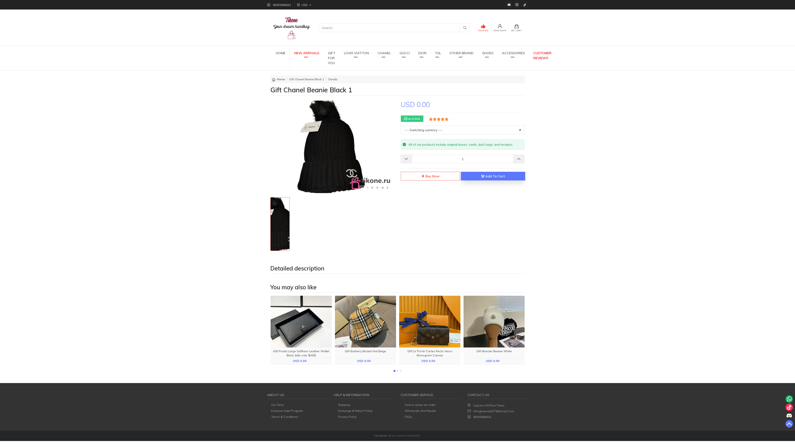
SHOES (487, 53)
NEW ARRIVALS (306, 53)
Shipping (344, 405)
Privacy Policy (347, 417)
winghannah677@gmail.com (493, 411)
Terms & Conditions (284, 417)
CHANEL (384, 53)
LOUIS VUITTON (356, 53)
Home (281, 79)
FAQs (408, 417)
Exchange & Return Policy (355, 411)
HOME (280, 53)
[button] (394, 371)
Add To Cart (494, 176)
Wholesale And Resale (420, 411)
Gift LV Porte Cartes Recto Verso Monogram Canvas (429, 353)
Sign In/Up (500, 30)
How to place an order (420, 405)
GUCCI (405, 53)
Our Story (277, 405)
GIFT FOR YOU (331, 58)
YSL (438, 53)
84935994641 (482, 417)
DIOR (422, 53)
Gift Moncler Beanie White (494, 351)
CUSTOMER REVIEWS (542, 55)
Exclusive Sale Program (287, 411)
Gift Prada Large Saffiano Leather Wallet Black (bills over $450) (301, 353)
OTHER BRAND (461, 53)
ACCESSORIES (513, 53)
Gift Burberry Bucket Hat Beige (365, 351)
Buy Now (432, 176)
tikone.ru (381, 435)
